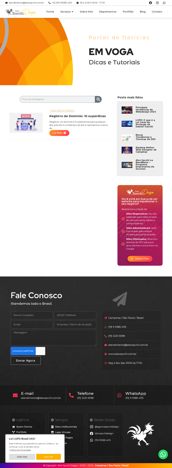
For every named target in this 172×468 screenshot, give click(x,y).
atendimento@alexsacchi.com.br (41, 398)
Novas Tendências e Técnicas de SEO (146, 137)
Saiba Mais (22, 457)
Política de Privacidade (20, 450)
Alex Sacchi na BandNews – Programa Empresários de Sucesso (145, 164)
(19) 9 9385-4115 (134, 398)
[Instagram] (157, 2)
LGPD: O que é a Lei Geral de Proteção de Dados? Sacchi (145, 123)
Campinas (101, 465)
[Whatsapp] (164, 2)
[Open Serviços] (72, 12)
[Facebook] (150, 2)
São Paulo (114, 465)
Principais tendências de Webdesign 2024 (146, 109)
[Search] (98, 99)
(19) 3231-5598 (85, 398)
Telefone (85, 393)
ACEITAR (48, 457)
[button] (140, 259)
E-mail (27, 393)
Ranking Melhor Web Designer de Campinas (146, 149)
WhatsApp (135, 393)
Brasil (125, 465)
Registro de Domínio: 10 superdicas (77, 116)
